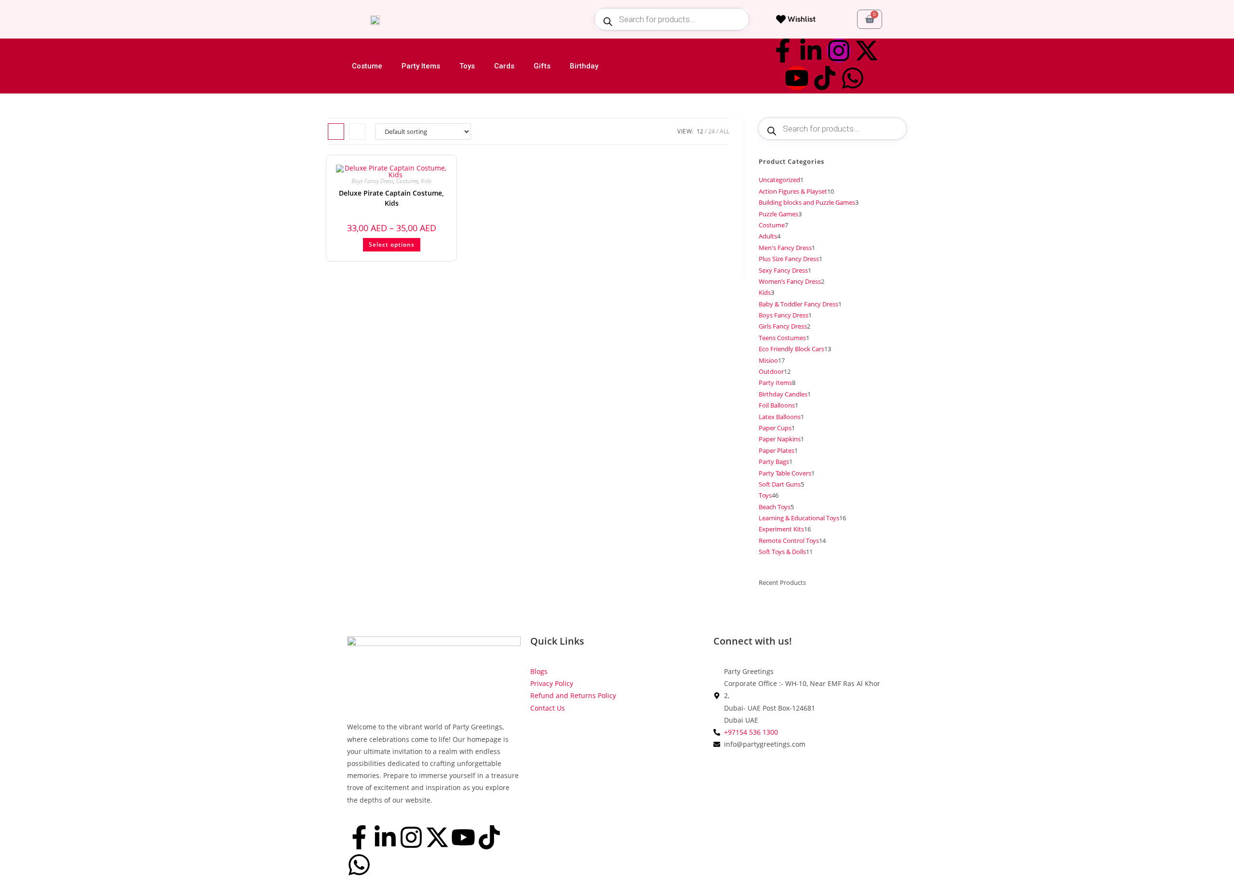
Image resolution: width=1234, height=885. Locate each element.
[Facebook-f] (783, 51)
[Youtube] (797, 78)
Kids (426, 181)
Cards (504, 66)
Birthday (584, 66)
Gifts (542, 66)
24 (711, 131)
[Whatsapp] (853, 78)
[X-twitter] (867, 51)
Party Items (421, 66)
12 (700, 131)
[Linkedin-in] (811, 51)
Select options (392, 244)
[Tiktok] (825, 78)
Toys (467, 66)
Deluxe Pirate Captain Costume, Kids (391, 198)
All (724, 131)
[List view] (357, 131)
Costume (367, 66)
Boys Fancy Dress (372, 181)
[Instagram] (839, 51)
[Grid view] (336, 131)
